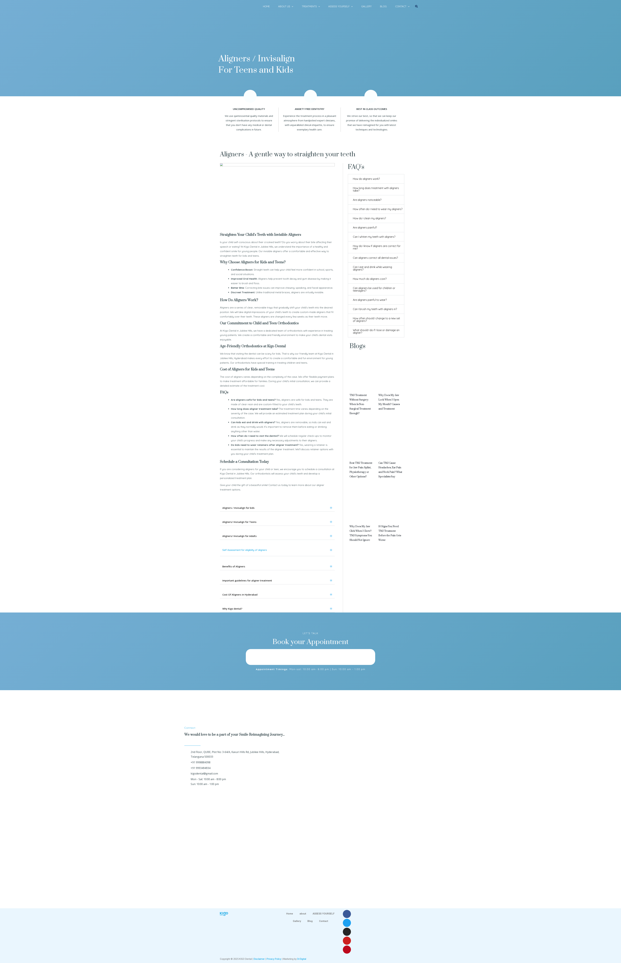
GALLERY (366, 6)
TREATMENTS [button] (309, 6)
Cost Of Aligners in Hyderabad (239, 594)
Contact (323, 921)
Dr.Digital (301, 958)
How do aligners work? (366, 178)
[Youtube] (347, 941)
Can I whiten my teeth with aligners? (374, 236)
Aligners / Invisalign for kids (238, 507)
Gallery (297, 921)
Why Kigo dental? (232, 608)
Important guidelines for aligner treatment (247, 580)
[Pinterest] (347, 950)
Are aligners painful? (365, 227)
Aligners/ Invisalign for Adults (239, 536)
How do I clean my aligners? (369, 218)
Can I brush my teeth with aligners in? (375, 309)
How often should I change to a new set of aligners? (376, 320)
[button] (291, 6)
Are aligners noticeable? (367, 199)
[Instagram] (347, 932)
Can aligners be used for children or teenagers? (374, 289)
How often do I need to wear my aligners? (377, 209)
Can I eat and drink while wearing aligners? (372, 268)
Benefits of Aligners (233, 566)
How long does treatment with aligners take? (376, 189)
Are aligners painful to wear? (370, 299)
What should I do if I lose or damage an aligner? (376, 331)
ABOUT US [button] (284, 6)
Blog (310, 921)
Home (289, 913)
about (303, 913)
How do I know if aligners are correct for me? (377, 247)
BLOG (383, 6)
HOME (266, 6)
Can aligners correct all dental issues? (375, 257)
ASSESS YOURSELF (324, 913)
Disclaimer (259, 958)
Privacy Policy (274, 958)
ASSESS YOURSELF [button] (339, 6)
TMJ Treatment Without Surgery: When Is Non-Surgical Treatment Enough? (360, 404)
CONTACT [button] (400, 6)
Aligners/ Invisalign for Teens (239, 521)
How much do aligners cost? (370, 278)
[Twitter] (347, 923)
